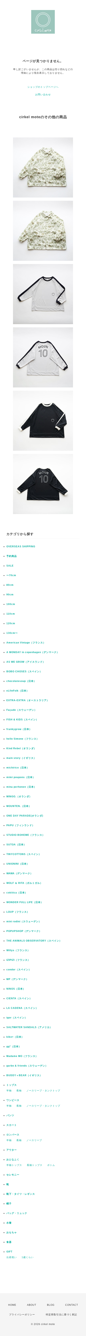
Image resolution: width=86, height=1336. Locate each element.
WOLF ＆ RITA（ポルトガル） (24, 883)
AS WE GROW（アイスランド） (25, 661)
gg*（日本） (13, 1046)
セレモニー (12, 1174)
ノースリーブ (34, 1140)
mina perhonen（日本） (21, 786)
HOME (12, 1305)
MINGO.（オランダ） (19, 796)
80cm (10, 585)
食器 (9, 1242)
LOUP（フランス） (17, 911)
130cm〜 (12, 633)
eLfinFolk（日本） (17, 690)
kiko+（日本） (15, 1037)
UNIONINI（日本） (17, 863)
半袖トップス (14, 1165)
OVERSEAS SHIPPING (20, 546)
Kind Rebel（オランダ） (21, 748)
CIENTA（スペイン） (19, 998)
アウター (11, 1149)
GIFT (9, 1251)
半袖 (9, 1090)
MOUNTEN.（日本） (18, 806)
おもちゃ (11, 1232)
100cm (10, 604)
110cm (10, 613)
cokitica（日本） (16, 892)
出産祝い (11, 1257)
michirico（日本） (17, 767)
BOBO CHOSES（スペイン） (24, 671)
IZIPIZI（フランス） (18, 960)
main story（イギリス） (21, 758)
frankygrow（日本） (19, 729)
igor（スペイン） (16, 1017)
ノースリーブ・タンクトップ (43, 1090)
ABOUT (31, 1305)
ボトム (51, 1165)
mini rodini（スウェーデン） (23, 921)
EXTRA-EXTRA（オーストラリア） (27, 700)
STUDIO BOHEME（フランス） (25, 835)
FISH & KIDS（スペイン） (22, 719)
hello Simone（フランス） (22, 738)
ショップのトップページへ (43, 87)
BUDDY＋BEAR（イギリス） (24, 1075)
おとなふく (12, 1159)
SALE (10, 565)
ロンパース (12, 1134)
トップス (11, 1085)
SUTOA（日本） (16, 844)
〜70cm (11, 575)
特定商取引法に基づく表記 (61, 1314)
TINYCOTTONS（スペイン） (23, 854)
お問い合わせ (43, 94)
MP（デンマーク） (17, 979)
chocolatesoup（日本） (21, 681)
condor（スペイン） (18, 969)
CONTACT (71, 1305)
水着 (9, 1222)
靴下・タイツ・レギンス (20, 1194)
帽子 (9, 1203)
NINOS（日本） (15, 988)
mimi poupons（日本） (20, 777)
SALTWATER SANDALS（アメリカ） (29, 1027)
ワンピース (12, 1100)
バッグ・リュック (16, 1213)
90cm (10, 594)
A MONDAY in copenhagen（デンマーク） (32, 652)
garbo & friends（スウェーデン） (27, 1065)
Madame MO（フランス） (22, 1056)
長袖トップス (34, 1165)
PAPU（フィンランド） (20, 825)
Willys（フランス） (18, 950)
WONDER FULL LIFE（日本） (24, 902)
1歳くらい (28, 1257)
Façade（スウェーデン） (21, 710)
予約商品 (11, 556)
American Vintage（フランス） (26, 642)
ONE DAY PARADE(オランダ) (24, 815)
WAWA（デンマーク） (19, 873)
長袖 (19, 1090)
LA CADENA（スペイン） (22, 1008)
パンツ (10, 1115)
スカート (11, 1125)
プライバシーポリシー (22, 1314)
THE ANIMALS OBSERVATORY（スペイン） (34, 940)
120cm (10, 623)
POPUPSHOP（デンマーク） (24, 931)
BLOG (50, 1305)
